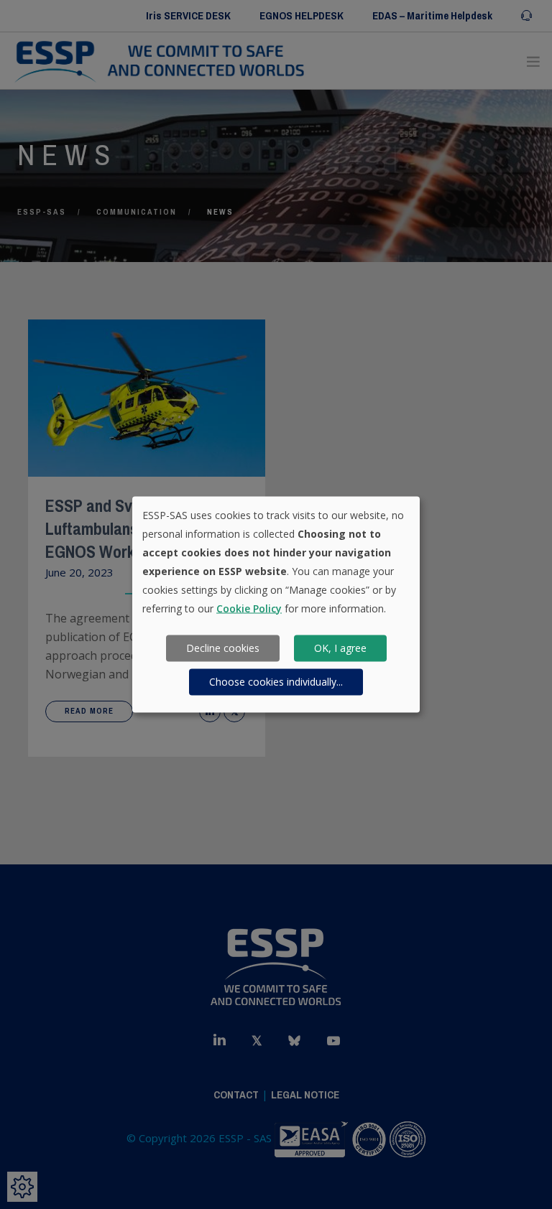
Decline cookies (222, 648)
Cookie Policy (249, 608)
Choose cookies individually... (276, 681)
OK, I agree (340, 648)
